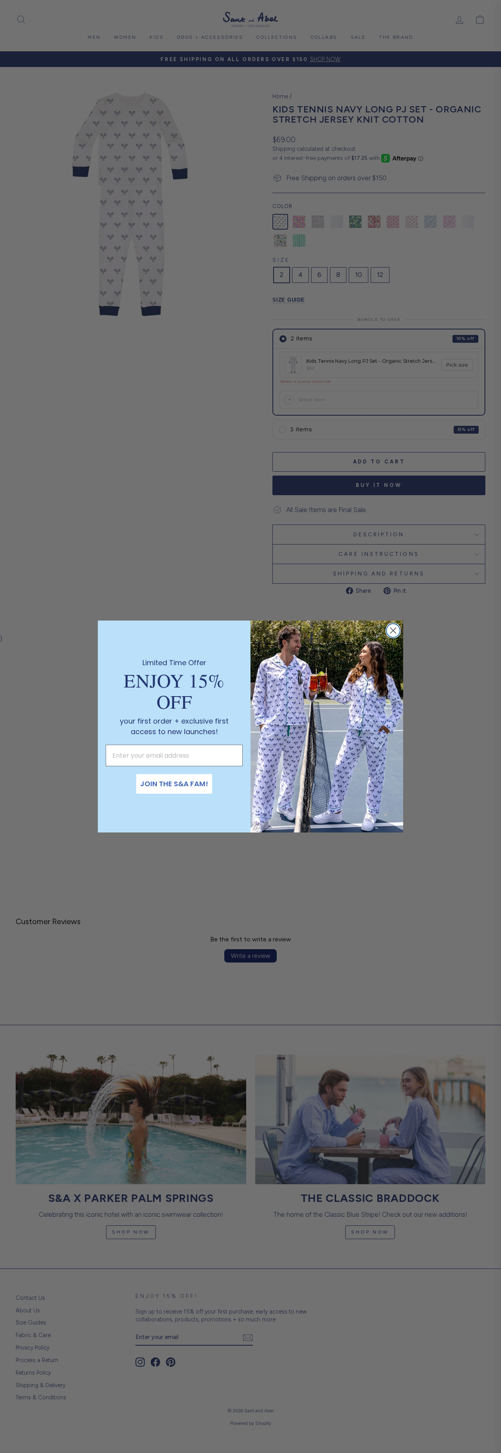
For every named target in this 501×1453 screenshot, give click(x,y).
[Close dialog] (393, 630)
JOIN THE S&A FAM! (174, 784)
